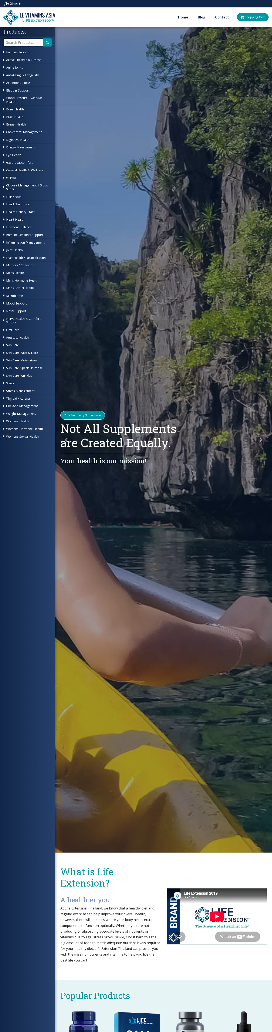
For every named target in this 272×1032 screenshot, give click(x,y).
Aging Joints (14, 67)
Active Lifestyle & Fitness (23, 60)
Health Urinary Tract (20, 212)
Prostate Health (17, 338)
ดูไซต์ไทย (10, 3)
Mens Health (15, 273)
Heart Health (15, 219)
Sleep (10, 383)
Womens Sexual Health (22, 436)
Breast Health (16, 124)
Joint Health (14, 250)
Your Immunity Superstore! (82, 415)
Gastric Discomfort (19, 163)
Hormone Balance (18, 227)
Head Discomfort (18, 204)
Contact (222, 17)
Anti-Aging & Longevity (22, 75)
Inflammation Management (25, 242)
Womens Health (17, 421)
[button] (66, 440)
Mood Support (16, 303)
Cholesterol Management (24, 132)
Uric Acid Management (22, 406)
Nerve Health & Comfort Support (23, 320)
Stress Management (20, 391)
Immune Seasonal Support (24, 235)
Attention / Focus (18, 83)
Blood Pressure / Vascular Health (24, 99)
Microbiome (14, 296)
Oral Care (12, 330)
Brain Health (15, 117)
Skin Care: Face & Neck (22, 353)
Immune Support (18, 52)
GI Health (12, 178)
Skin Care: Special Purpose (24, 368)
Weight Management (21, 414)
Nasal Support (16, 311)
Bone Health (15, 109)
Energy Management (20, 147)
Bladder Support (18, 90)
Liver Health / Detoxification (26, 258)
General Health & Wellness (24, 170)
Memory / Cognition (20, 265)
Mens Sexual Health (20, 288)
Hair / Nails (13, 197)
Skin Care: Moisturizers (22, 360)
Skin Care (12, 345)
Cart (255, 17)
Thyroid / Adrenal (18, 398)
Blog (201, 17)
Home (183, 17)
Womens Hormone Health (24, 429)
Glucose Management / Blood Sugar (27, 187)
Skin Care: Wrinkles (19, 376)
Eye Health (13, 155)
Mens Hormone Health (22, 280)
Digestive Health (18, 140)
